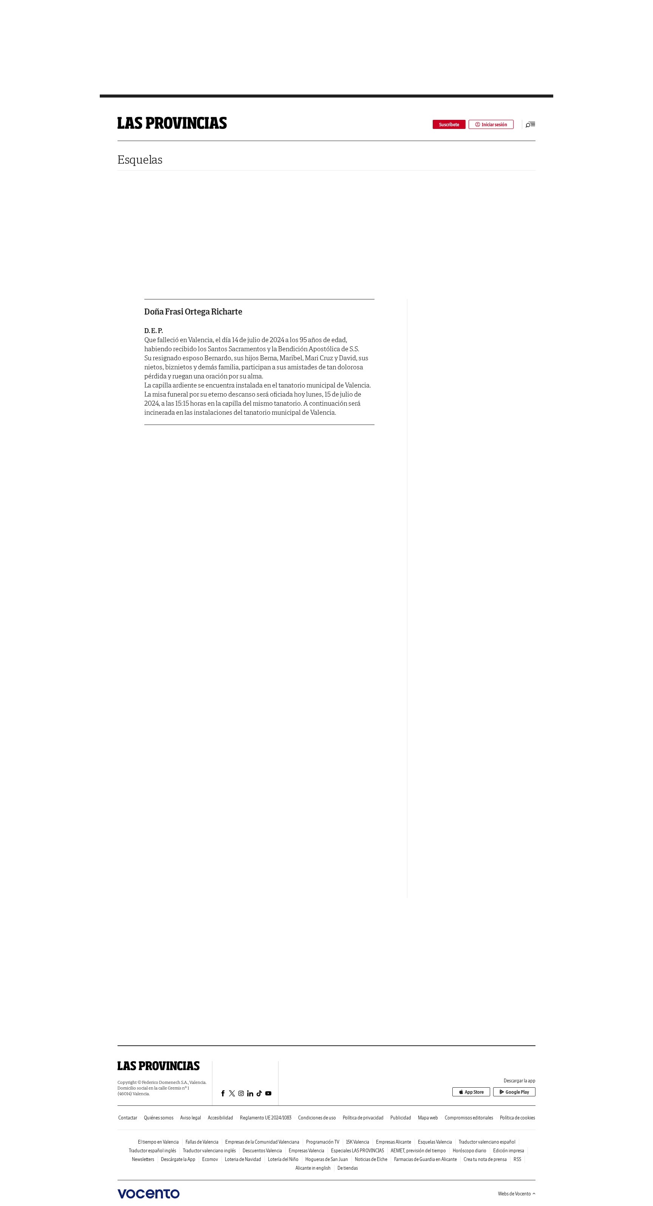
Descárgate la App (178, 1159)
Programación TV (322, 1142)
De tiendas (347, 1168)
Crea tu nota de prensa (485, 1159)
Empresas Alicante (393, 1142)
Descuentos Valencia (262, 1150)
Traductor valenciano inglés (209, 1150)
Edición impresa (508, 1150)
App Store (474, 1092)
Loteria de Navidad (243, 1159)
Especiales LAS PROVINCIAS (357, 1150)
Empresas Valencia (306, 1150)
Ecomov (210, 1159)
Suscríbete (449, 124)
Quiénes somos (158, 1118)
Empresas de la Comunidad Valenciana (262, 1142)
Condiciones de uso (317, 1118)
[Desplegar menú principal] (530, 124)
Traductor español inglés (152, 1150)
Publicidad (400, 1118)
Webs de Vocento (514, 1194)
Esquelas (140, 159)
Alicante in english (313, 1168)
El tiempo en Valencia (158, 1142)
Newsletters (143, 1159)
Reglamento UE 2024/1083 (265, 1118)
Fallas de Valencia (202, 1142)
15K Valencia (357, 1142)
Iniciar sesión (494, 124)
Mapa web (428, 1118)
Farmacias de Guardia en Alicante (425, 1159)
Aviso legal (190, 1118)
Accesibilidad (220, 1118)
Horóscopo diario (469, 1150)
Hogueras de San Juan (326, 1159)
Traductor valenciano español (487, 1142)
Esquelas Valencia (435, 1142)
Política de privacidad (363, 1118)
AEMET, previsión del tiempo (418, 1150)
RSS (517, 1159)
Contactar (127, 1118)
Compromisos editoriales (469, 1118)
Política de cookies (517, 1118)
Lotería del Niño (283, 1159)
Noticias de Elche (371, 1159)
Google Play (517, 1092)
